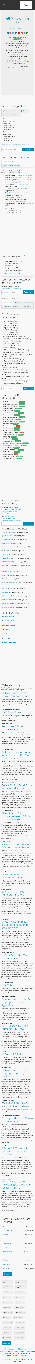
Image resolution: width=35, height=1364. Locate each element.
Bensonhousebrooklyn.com (11, 565)
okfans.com (6, 1260)
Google (25, 111)
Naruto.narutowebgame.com (11, 583)
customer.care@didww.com (12, 509)
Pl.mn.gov (5, 543)
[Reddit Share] (24, 33)
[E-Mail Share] (27, 33)
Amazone (7, 115)
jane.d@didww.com (9, 516)
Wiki (17, 115)
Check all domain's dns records (10, 274)
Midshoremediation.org (10, 596)
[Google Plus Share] (10, 33)
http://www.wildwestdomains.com (16, 193)
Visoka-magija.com (8, 532)
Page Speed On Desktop (23, 303)
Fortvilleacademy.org (9, 547)
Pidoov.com (6, 592)
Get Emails (29, 524)
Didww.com (17, 28)
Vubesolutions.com (8, 558)
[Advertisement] (17, 78)
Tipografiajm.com (8, 554)
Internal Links (7, 303)
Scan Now (29, 292)
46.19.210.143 (18, 261)
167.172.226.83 (7, 562)
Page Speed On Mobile (10, 306)
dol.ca (4, 1239)
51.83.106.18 (6, 551)
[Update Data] (27, 157)
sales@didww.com (9, 514)
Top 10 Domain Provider (11, 166)
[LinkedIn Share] (16, 33)
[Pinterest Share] (19, 33)
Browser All (7, 1274)
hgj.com (5, 1247)
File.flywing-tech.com (9, 603)
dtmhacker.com (7, 1251)
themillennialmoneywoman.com (12, 1256)
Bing (6, 111)
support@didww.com (10, 512)
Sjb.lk (4, 579)
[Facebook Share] (7, 33)
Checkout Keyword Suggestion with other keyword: (15, 145)
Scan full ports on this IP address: (12, 385)
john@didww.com (9, 518)
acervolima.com (7, 1243)
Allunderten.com (7, 607)
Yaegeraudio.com (8, 539)
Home (9, 28)
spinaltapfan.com (8, 1264)
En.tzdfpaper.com (8, 575)
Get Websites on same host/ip (11, 288)
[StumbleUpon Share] (22, 33)
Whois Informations (9, 162)
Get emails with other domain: (11, 520)
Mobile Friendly (27, 306)
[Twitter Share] (13, 33)
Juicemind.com (7, 536)
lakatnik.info (6, 1268)
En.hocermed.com (8, 600)
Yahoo (15, 111)
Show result (28, 149)
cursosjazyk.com (7, 1230)
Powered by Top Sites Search (11, 1359)
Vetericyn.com (7, 588)
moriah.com (6, 1235)
